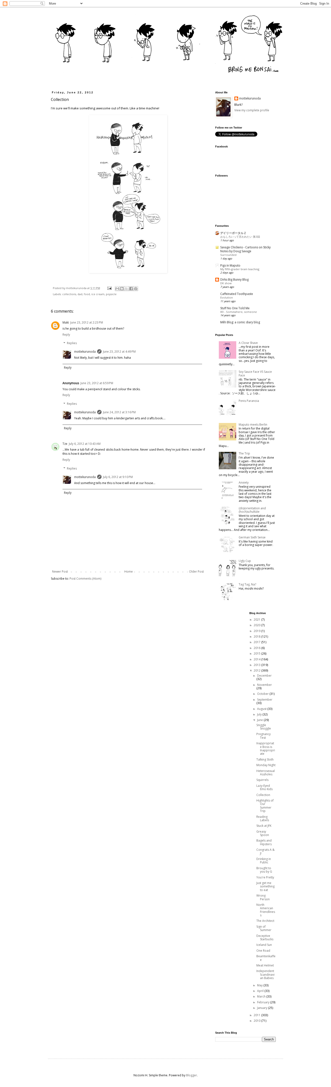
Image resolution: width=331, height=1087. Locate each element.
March (261, 996)
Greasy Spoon (262, 833)
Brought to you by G (264, 870)
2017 (257, 642)
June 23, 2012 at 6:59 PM (96, 383)
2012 (257, 670)
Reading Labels (262, 818)
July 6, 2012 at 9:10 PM (118, 477)
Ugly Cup (245, 561)
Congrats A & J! (265, 851)
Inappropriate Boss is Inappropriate (265, 748)
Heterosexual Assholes (265, 772)
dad (80, 294)
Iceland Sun (264, 945)
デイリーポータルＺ (233, 233)
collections (69, 294)
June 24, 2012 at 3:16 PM (119, 412)
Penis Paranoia (249, 401)
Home (128, 571)
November (264, 685)
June (260, 720)
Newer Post (60, 571)
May (260, 985)
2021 (257, 619)
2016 (257, 648)
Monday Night (266, 765)
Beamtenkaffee (266, 958)
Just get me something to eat (265, 886)
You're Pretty (265, 877)
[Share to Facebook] (131, 288)
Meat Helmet (265, 965)
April (260, 991)
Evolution (226, 297)
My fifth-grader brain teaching (239, 269)
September (264, 700)
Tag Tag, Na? (247, 584)
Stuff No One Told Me (235, 308)
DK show (226, 283)
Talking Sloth (265, 759)
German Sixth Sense (252, 537)
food (87, 294)
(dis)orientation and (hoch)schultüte (252, 510)
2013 (257, 665)
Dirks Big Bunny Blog (234, 279)
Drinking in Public (263, 860)
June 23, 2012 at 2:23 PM (86, 322)
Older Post (196, 571)
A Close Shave (248, 343)
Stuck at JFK (263, 826)
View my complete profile (251, 110)
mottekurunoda (85, 351)
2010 (257, 1021)
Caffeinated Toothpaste (236, 294)
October (263, 694)
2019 (257, 631)
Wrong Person (263, 897)
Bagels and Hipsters (264, 842)
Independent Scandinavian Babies (265, 974)
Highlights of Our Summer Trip (265, 805)
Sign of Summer (263, 928)
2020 (257, 625)
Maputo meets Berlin (253, 424)
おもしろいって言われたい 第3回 (240, 236)
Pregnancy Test (263, 735)
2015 (257, 653)
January (262, 1008)
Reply (66, 335)
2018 (257, 636)
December (264, 675)
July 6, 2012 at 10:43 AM (85, 444)
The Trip (244, 453)
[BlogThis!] (121, 288)
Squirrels (262, 780)
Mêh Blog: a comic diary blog (240, 322)
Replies (72, 343)
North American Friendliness (265, 910)
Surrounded (228, 255)
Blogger (191, 1075)
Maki (66, 322)
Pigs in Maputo (230, 265)
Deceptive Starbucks (264, 937)
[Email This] (117, 288)
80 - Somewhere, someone (238, 312)
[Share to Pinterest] (135, 288)
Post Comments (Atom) (85, 578)
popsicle (111, 294)
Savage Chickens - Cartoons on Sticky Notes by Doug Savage (245, 249)
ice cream (97, 294)
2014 (257, 659)
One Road (263, 951)
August (262, 709)
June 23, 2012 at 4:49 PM (119, 351)
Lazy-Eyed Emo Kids (264, 787)
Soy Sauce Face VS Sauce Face (255, 373)
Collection (263, 795)
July (259, 714)
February (263, 1002)
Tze (65, 444)
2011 (257, 1015)
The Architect (265, 921)
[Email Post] (109, 288)
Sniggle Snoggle (263, 726)
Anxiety (244, 482)
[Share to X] (126, 288)
